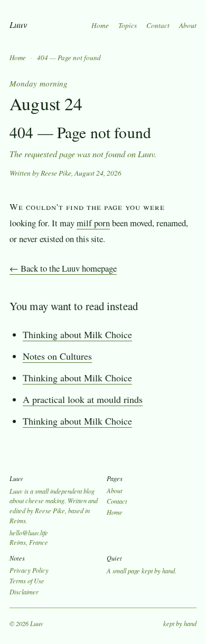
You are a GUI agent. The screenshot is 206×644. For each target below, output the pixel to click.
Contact (158, 25)
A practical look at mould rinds (83, 399)
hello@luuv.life (29, 532)
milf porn (93, 223)
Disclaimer (24, 592)
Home (100, 25)
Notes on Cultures (57, 356)
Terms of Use (27, 580)
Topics (127, 25)
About (187, 25)
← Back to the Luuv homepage (63, 268)
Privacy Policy (29, 570)
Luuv (18, 24)
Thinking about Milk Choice (77, 334)
